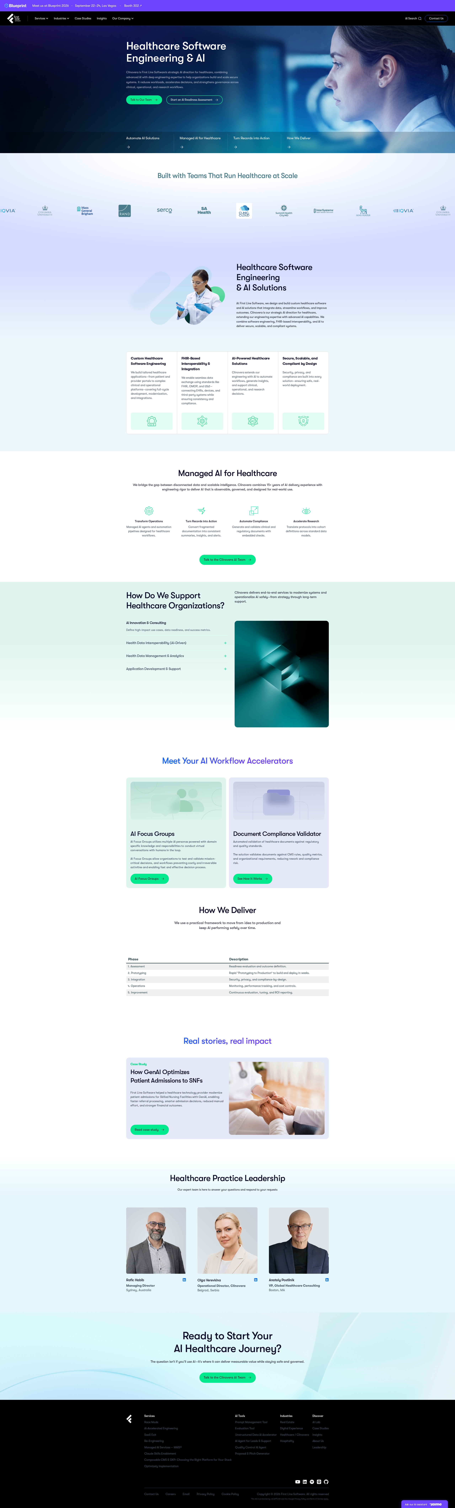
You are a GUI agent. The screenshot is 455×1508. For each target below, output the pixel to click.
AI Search (411, 18)
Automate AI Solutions (142, 138)
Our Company (121, 18)
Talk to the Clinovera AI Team (224, 559)
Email (186, 1494)
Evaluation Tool (245, 1428)
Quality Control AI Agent (250, 1447)
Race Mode (151, 1422)
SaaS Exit (150, 1434)
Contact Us (436, 18)
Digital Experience (291, 1428)
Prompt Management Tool (251, 1422)
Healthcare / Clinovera (294, 1434)
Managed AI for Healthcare (200, 138)
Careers (171, 1494)
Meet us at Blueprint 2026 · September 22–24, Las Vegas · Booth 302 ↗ (86, 5)
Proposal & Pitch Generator (252, 1453)
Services (40, 18)
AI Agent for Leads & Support (253, 1441)
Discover (317, 1416)
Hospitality (287, 1441)
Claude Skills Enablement (160, 1453)
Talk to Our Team (141, 99)
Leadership (319, 1447)
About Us (318, 1441)
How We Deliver (298, 138)
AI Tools (240, 1416)
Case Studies (320, 1428)
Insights (317, 1434)
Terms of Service (316, 1499)
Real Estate (287, 1422)
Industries (60, 18)
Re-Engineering (154, 1441)
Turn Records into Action (251, 138)
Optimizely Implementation (161, 1466)
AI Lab (316, 1422)
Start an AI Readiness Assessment (191, 99)
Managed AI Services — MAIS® (163, 1447)
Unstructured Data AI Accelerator (256, 1434)
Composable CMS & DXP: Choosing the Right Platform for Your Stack (188, 1459)
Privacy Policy (300, 1499)
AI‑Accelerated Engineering (161, 1428)
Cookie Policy (230, 1494)
